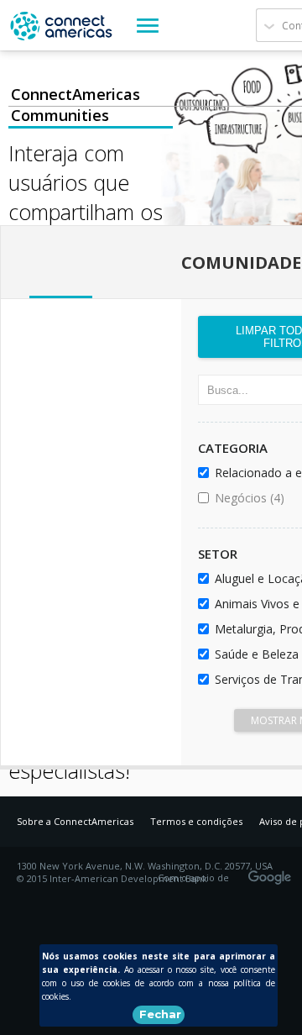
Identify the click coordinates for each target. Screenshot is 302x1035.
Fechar (160, 1014)
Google (272, 872)
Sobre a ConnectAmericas (75, 821)
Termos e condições (196, 821)
